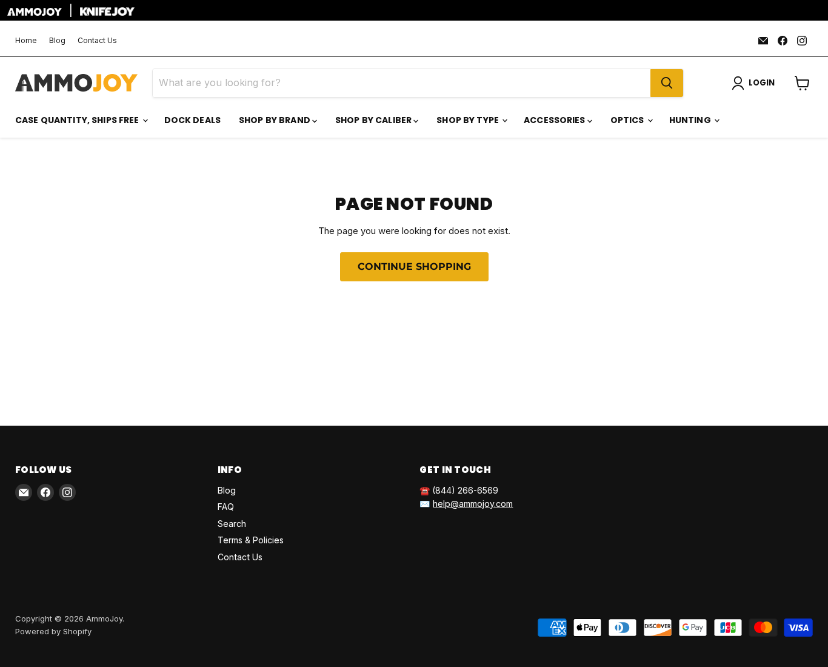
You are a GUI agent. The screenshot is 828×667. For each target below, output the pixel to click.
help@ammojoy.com (473, 503)
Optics (628, 120)
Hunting (691, 120)
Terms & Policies (251, 540)
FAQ (226, 506)
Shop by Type (468, 120)
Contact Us (97, 40)
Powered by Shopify (53, 631)
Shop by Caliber (374, 120)
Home (26, 40)
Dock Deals (192, 120)
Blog (57, 40)
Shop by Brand (275, 120)
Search (232, 523)
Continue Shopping (414, 266)
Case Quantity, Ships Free (78, 120)
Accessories (555, 120)
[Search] (666, 83)
